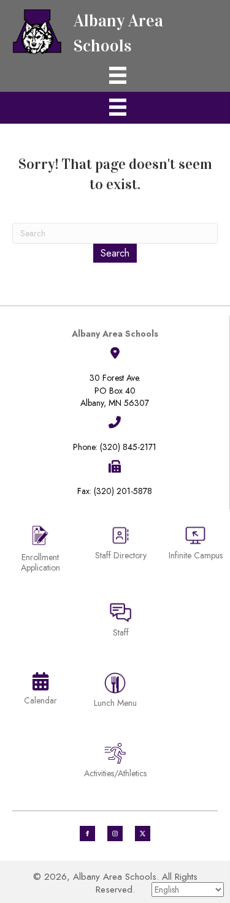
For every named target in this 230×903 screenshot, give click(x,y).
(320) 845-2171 (128, 447)
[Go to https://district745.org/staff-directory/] (120, 548)
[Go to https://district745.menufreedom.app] (115, 692)
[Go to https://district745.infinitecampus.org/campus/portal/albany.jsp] (196, 545)
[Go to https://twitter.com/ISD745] (142, 833)
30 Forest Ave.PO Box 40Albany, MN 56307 (114, 390)
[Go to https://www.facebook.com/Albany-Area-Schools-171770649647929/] (87, 833)
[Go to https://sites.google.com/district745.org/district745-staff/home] (120, 622)
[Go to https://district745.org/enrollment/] (40, 550)
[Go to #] (115, 833)
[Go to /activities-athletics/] (115, 762)
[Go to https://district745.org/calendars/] (40, 691)
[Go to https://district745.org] (115, 30)
